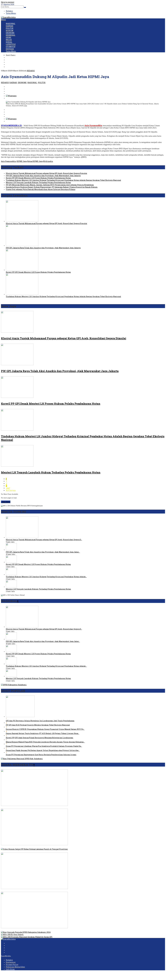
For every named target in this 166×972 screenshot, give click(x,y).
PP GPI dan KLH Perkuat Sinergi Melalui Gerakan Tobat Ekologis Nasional (38, 725)
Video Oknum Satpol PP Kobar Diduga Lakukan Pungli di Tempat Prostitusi (33, 851)
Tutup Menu (11, 13)
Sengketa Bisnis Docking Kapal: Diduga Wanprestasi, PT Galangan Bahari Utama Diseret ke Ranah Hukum (52, 187)
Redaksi (9, 960)
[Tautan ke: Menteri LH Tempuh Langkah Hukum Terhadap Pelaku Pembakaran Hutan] (11, 587)
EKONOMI (22, 82)
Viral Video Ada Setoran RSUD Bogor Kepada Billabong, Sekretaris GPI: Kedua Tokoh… (37, 807)
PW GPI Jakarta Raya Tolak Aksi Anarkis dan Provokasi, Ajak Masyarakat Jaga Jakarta (43, 175)
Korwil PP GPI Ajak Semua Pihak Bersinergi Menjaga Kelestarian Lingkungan (39, 738)
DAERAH (13, 82)
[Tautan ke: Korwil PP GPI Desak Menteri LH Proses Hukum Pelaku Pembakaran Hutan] (11, 562)
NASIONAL (32, 82)
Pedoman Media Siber (15, 967)
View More (5, 502)
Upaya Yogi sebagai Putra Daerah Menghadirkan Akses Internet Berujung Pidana (40, 189)
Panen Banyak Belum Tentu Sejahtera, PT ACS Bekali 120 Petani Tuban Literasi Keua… (42, 733)
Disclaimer (11, 962)
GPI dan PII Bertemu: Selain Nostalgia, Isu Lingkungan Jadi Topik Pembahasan (40, 721)
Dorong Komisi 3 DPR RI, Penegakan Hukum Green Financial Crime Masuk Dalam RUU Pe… (45, 729)
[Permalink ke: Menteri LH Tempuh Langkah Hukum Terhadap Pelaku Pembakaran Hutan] (17, 466)
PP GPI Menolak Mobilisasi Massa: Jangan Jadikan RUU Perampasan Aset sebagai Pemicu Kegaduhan (50, 185)
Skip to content (7, 2)
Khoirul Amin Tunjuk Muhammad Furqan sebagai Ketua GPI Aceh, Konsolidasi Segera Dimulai (46, 173)
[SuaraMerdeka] (8, 17)
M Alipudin (48, 161)
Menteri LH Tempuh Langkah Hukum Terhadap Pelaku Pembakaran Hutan (38, 182)
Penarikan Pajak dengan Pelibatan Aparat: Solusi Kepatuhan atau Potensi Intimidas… (43, 750)
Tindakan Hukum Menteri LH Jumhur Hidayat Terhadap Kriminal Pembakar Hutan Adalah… (46, 577)
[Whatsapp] (11, 96)
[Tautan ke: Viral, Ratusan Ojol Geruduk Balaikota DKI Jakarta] (34, 844)
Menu (3, 19)
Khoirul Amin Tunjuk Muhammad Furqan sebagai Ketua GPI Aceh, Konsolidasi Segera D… (44, 539)
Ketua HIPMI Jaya (35, 161)
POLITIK (41, 82)
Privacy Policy (12, 964)
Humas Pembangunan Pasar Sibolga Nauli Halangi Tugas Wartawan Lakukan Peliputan (38, 930)
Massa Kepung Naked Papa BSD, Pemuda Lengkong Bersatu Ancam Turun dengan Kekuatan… (45, 742)
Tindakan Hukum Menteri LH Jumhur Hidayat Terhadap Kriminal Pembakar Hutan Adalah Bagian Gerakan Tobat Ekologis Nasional (63, 180)
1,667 (8, 488)
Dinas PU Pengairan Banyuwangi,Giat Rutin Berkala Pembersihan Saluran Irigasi (41, 754)
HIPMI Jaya (22, 161)
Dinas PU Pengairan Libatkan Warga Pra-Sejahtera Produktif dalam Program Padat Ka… (44, 746)
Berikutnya (11, 490)
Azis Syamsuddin (8, 161)
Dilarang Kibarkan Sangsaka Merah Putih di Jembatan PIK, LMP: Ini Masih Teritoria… (38, 891)
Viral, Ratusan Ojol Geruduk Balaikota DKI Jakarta (22, 847)
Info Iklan (10, 969)
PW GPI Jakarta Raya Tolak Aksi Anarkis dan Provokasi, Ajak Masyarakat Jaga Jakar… (43, 552)
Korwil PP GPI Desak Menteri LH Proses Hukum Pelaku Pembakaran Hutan (38, 178)
